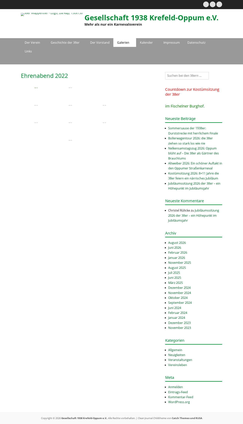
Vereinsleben (177, 365)
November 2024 (179, 293)
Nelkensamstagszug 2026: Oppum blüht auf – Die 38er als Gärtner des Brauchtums (193, 153)
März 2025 (175, 283)
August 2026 (177, 243)
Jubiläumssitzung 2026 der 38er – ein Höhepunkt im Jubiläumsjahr (193, 215)
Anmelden (175, 387)
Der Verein (32, 42)
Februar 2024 (177, 313)
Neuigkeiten (176, 355)
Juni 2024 (174, 308)
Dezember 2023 (179, 323)
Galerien (123, 42)
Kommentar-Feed (180, 397)
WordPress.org (179, 402)
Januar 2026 (176, 258)
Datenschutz (196, 42)
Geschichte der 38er (65, 42)
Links (28, 51)
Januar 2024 (176, 318)
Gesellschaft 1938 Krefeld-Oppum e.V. (151, 17)
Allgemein (175, 350)
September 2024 (180, 303)
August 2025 (177, 268)
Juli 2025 (174, 273)
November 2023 (179, 328)
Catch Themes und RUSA (187, 418)
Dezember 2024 (179, 288)
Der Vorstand (100, 42)
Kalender (146, 42)
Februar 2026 (177, 252)
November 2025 (179, 263)
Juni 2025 (174, 278)
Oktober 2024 (178, 298)
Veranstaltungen (180, 360)
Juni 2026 (174, 248)
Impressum (171, 42)
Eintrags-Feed (178, 392)
